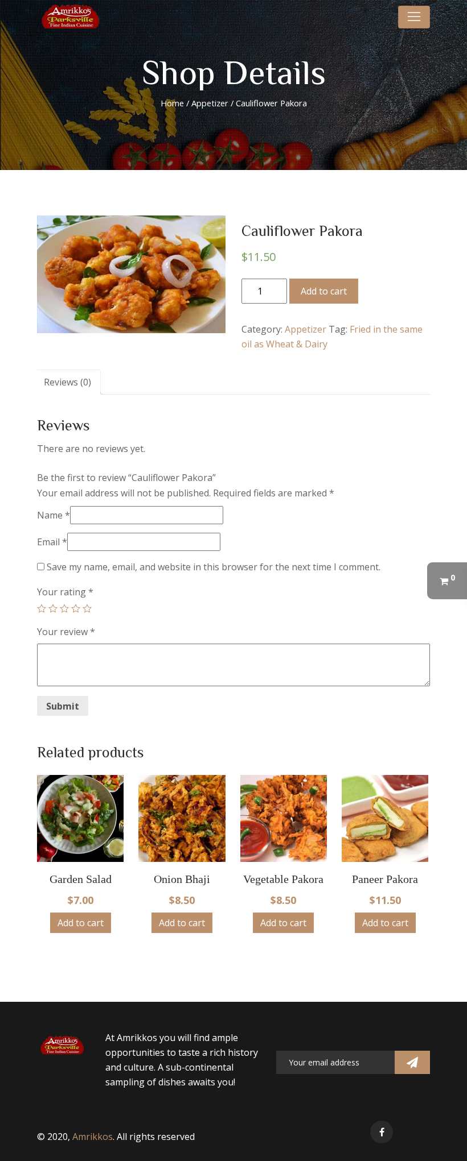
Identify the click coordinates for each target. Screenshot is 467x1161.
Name (53, 515)
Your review (66, 631)
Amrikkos (92, 1136)
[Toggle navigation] (414, 17)
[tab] (67, 382)
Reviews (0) (67, 382)
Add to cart (324, 291)
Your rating (65, 592)
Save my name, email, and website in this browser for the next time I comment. (213, 567)
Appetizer (209, 103)
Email (52, 542)
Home (172, 103)
